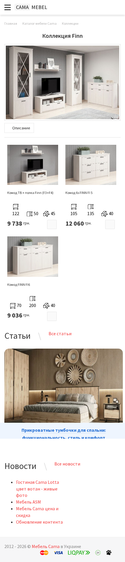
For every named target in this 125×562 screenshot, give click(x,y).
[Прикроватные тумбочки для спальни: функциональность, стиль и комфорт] (63, 391)
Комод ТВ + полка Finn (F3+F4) (30, 192)
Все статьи (60, 333)
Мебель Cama (46, 546)
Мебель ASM (28, 502)
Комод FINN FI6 (18, 284)
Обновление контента (39, 522)
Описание (20, 128)
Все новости (67, 464)
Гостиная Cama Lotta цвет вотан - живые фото (37, 488)
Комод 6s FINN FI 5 (78, 192)
